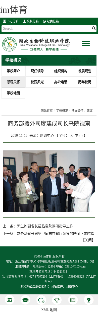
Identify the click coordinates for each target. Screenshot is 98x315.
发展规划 (84, 71)
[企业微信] (41, 300)
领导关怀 (13, 82)
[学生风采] (25, 300)
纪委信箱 (52, 21)
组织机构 (60, 71)
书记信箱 (12, 21)
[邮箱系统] (72, 300)
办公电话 (60, 82)
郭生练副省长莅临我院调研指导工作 (45, 226)
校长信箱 (32, 21)
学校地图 (13, 93)
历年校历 (84, 82)
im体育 (14, 10)
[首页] (9, 300)
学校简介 (13, 71)
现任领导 (37, 71)
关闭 (88, 240)
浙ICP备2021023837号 (34, 286)
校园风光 (37, 82)
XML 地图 (49, 310)
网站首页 (47, 111)
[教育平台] (57, 300)
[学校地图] (88, 300)
